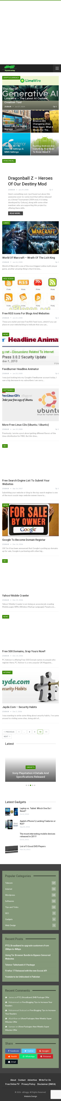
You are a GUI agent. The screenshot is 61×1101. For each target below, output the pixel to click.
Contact (21, 1080)
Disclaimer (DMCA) (46, 1084)
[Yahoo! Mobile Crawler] (30, 575)
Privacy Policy (28, 1084)
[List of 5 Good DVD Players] (11, 850)
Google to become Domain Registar (23, 539)
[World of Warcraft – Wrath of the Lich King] (30, 237)
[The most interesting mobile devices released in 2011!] (11, 837)
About (13, 1080)
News (5, 334)
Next (6, 736)
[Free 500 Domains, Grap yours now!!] (30, 631)
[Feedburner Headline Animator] (30, 349)
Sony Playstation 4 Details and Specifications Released (30, 775)
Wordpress (10, 895)
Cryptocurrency (11, 78)
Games (6, 223)
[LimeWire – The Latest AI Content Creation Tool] (30, 93)
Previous (9, 732)
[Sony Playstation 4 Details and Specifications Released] (30, 765)
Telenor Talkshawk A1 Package (20, 965)
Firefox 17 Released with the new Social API (26, 971)
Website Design (30, 1096)
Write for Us (45, 1080)
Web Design (8, 279)
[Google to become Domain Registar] (30, 519)
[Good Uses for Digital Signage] (16, 121)
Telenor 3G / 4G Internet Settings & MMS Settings (14, 149)
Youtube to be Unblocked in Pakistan (22, 977)
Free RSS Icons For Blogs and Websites (25, 313)
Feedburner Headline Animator (20, 369)
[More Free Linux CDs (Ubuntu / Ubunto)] (30, 404)
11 (46, 732)
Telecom (9, 883)
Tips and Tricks (11, 907)
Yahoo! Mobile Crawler (15, 595)
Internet (7, 672)
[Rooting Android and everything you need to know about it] (44, 144)
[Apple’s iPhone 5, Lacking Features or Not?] (11, 824)
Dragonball (9, 161)
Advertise (32, 1080)
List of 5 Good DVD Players (33, 846)
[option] (30, 767)
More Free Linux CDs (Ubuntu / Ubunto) (25, 424)
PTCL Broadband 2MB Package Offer (33, 997)
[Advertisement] (30, 32)
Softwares (8, 390)
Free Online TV (12, 1084)
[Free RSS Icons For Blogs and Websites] (30, 293)
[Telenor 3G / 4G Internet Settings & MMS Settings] (16, 144)
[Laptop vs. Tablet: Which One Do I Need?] (11, 812)
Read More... (15, 213)
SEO (5, 446)
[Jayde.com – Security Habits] (30, 687)
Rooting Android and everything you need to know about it (43, 149)
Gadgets (30, 767)
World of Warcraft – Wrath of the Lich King (28, 257)
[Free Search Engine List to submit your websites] (30, 460)
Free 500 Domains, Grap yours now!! (23, 651)
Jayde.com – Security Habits (19, 707)
